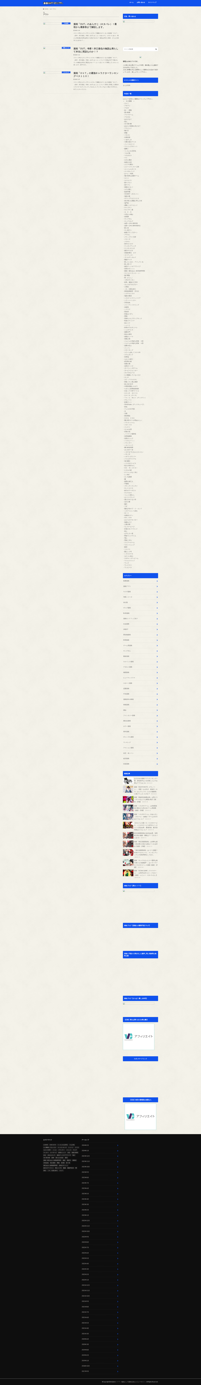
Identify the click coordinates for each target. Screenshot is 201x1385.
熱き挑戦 (52, 1163)
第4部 (62, 1163)
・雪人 (125, 538)
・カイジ (126, 178)
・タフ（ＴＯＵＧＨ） (130, 379)
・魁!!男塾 (126, 275)
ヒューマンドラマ (129, 678)
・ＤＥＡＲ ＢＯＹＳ (130, 393)
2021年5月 (85, 1323)
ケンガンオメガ (62, 1147)
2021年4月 (85, 1328)
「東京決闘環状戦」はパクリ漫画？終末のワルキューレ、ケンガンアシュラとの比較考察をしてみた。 (146, 853)
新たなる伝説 (59, 1157)
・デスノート (127, 400)
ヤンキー (46, 1152)
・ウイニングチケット (130, 146)
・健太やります (128, 250)
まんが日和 (126, 85)
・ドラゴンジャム (129, 422)
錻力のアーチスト (49, 1168)
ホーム (131, 2)
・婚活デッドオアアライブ (131, 266)
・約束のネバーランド (130, 529)
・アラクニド (127, 128)
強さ (74, 1155)
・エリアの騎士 (128, 164)
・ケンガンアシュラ (129, 246)
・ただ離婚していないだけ (131, 375)
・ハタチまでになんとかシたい (133, 452)
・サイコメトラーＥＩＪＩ (131, 273)
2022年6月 (85, 1253)
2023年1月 (85, 1215)
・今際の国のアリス (129, 142)
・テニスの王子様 (129, 409)
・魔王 (125, 504)
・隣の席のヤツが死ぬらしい (132, 420)
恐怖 (53, 1157)
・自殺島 (126, 307)
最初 (66, 1157)
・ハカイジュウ (128, 445)
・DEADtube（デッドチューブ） (134, 404)
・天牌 (125, 413)
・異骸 (125, 133)
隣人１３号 (58, 1168)
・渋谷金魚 (126, 302)
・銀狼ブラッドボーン (130, 232)
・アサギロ (126, 117)
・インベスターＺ (129, 144)
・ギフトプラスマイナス (131, 198)
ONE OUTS (53, 1145)
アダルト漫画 (127, 667)
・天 (124, 411)
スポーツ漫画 (127, 683)
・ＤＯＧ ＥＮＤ (129, 418)
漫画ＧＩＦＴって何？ (130, 618)
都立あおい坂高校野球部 (50, 1165)
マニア (75, 1150)
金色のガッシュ (63, 1165)
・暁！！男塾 (127, 110)
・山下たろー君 (128, 533)
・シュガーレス (128, 330)
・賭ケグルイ (127, 182)
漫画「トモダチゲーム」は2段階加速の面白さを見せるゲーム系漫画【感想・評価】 (145, 808)
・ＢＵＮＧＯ (127, 493)
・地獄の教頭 (127, 296)
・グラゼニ (126, 234)
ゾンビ (55, 1150)
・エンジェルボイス (129, 169)
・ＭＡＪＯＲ (127, 517)
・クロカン (126, 241)
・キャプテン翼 (128, 210)
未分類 (125, 602)
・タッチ (126, 377)
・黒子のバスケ (128, 244)
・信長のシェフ (128, 438)
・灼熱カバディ (128, 314)
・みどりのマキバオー (130, 520)
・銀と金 (126, 228)
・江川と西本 (127, 160)
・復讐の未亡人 (128, 481)
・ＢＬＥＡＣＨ (128, 488)
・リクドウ (126, 549)
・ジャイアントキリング (131, 305)
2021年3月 (85, 1334)
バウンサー (61, 1150)
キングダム (127, 651)
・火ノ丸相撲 (127, 477)
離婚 (64, 1168)
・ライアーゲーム (129, 542)
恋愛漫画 (126, 688)
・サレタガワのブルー (130, 284)
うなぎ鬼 (71, 1145)
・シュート (126, 325)
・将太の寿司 (127, 334)
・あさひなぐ (127, 119)
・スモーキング (128, 350)
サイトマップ (152, 2)
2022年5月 (85, 1258)
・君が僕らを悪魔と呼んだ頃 (132, 201)
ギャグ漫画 (127, 608)
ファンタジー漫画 (129, 715)
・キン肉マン (127, 230)
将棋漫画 (126, 704)
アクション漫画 (128, 748)
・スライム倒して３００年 (131, 352)
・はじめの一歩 (128, 450)
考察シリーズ (127, 597)
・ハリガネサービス (129, 463)
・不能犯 (126, 483)
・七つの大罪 (127, 429)
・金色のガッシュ (129, 268)
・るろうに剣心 (128, 556)
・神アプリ (126, 185)
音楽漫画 (126, 764)
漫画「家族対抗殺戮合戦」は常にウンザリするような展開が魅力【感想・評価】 (146, 799)
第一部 (68, 1163)
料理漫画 (126, 640)
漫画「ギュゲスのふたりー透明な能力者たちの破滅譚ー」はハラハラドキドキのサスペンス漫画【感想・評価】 (146, 863)
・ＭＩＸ (126, 513)
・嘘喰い (126, 148)
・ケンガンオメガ (129, 248)
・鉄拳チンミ (127, 402)
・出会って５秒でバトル (131, 391)
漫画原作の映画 (128, 699)
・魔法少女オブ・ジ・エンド (132, 508)
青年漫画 (126, 731)
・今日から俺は (128, 214)
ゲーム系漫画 (127, 645)
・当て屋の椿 (127, 124)
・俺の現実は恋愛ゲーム (131, 176)
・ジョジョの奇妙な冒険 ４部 (133, 343)
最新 (64, 1160)
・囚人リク (126, 323)
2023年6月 (85, 1188)
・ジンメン (126, 348)
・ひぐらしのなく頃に (130, 472)
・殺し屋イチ (127, 264)
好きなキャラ (51, 1155)
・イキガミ (126, 135)
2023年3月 (85, 1204)
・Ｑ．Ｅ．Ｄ (127, 212)
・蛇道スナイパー (129, 320)
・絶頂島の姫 (127, 361)
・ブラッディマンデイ (130, 486)
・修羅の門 (126, 332)
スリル (77, 1147)
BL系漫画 (126, 613)
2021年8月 (85, 1307)
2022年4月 (85, 1263)
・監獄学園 (126, 192)
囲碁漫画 (126, 656)
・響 (124, 479)
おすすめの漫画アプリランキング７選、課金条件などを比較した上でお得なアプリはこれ (146, 781)
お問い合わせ (141, 2)
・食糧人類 (126, 339)
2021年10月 (86, 1296)
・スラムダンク (128, 354)
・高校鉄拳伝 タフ (129, 253)
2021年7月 (85, 1312)
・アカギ (126, 108)
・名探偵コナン (128, 515)
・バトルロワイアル (129, 459)
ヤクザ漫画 (127, 591)
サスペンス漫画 (128, 661)
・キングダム (127, 219)
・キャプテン (127, 207)
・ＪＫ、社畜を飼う (129, 289)
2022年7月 (85, 1247)
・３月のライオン (129, 280)
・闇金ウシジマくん (129, 536)
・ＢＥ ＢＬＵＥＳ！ (130, 468)
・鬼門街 (126, 203)
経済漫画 (126, 758)
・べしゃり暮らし (129, 495)
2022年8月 (85, 1242)
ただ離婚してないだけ (50, 1147)
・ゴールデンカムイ (129, 257)
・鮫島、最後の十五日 (130, 282)
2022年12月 (86, 1220)
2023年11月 (86, 1161)
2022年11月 (86, 1226)
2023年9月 (85, 1172)
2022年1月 (85, 1280)
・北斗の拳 (126, 502)
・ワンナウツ (127, 565)
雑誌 (124, 710)
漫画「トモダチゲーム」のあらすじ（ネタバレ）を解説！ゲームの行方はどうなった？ (146, 816)
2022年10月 (86, 1231)
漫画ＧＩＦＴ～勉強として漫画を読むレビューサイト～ (129, 1382)
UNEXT (125, 629)
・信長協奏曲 (127, 436)
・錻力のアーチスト (129, 490)
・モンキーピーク (129, 527)
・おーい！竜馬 (128, 173)
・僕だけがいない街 (129, 499)
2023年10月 (86, 1167)
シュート (70, 1147)
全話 (69, 1152)
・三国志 (126, 287)
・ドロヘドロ (127, 425)
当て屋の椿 (47, 1157)
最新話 (74, 1160)
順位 (45, 1170)
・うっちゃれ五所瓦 (129, 151)
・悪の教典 (126, 112)
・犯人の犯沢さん (129, 465)
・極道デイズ (127, 259)
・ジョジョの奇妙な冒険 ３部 (133, 341)
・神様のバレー (128, 187)
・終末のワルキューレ (130, 327)
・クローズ (126, 239)
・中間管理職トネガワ (130, 386)
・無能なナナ (127, 522)
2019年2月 (85, 1355)
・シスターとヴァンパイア (131, 298)
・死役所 (126, 311)
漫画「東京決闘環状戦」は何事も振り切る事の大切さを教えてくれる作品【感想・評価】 (146, 844)
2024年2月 (85, 1145)
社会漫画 (126, 624)
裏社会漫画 (127, 721)
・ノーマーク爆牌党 (129, 434)
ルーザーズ (53, 1152)
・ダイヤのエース (129, 373)
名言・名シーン (128, 753)
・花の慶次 (126, 461)
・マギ (125, 506)
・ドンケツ (126, 427)
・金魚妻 (126, 216)
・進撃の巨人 (127, 345)
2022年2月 (85, 1274)
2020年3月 (85, 1344)
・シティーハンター (129, 300)
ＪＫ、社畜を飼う (53, 1170)
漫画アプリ (127, 586)
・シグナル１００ (129, 293)
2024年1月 (85, 1150)
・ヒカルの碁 (127, 470)
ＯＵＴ (61, 1170)
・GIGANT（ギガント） (131, 194)
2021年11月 (86, 1290)
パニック (68, 1150)
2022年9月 (85, 1237)
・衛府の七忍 (127, 162)
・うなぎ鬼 (126, 153)
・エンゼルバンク (129, 171)
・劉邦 (125, 547)
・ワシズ (126, 563)
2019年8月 (85, 1350)
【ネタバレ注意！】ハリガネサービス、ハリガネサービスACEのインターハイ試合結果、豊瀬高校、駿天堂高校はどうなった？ (146, 826)
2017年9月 (85, 1371)
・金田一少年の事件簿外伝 (131, 225)
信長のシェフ (62, 1152)
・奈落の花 (126, 431)
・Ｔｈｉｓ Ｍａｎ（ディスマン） (134, 397)
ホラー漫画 (127, 726)
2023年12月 (86, 1156)
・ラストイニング (129, 545)
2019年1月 (85, 1360)
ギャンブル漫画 (128, 737)
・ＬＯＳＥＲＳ (128, 554)
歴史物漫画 (127, 635)
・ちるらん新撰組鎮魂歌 (131, 388)
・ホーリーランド (129, 497)
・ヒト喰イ (126, 474)
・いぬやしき (127, 139)
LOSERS (46, 1145)
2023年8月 (85, 1177)
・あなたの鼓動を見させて (131, 126)
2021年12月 (86, 1285)
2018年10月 (86, 1366)
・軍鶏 (125, 316)
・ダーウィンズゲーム (130, 368)
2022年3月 (85, 1269)
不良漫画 (126, 694)
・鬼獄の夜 (126, 196)
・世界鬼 (126, 357)
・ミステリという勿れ (130, 511)
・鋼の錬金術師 (128, 447)
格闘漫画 (126, 672)
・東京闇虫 (126, 416)
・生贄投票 (126, 137)
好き (45, 1155)
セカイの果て (47, 1150)
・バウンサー (127, 443)
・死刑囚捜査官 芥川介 (131, 291)
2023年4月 (85, 1199)
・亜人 (125, 121)
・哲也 (125, 407)
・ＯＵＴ (126, 103)
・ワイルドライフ (129, 560)
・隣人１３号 (127, 551)
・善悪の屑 (126, 364)
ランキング (127, 742)
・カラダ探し (127, 189)
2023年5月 (85, 1193)
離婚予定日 (71, 1168)
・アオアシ (126, 105)
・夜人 (125, 531)
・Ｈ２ (125, 157)
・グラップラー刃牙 (129, 237)
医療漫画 (126, 581)
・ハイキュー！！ (129, 441)
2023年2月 (85, 1210)
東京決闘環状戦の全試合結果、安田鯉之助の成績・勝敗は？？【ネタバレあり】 (146, 835)
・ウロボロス (127, 155)
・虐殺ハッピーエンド (130, 205)
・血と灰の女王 (128, 384)
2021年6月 (85, 1317)
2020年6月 (85, 1339)
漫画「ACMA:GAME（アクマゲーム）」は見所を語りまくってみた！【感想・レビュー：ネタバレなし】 (146, 874)
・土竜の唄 (126, 524)
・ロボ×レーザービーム (130, 558)
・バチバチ (126, 454)
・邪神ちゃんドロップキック (132, 318)
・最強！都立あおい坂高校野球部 (134, 271)
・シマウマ (126, 309)
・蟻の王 (126, 130)
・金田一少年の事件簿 (130, 223)
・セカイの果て (128, 359)
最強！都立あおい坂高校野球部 (52, 1160)
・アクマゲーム (128, 115)
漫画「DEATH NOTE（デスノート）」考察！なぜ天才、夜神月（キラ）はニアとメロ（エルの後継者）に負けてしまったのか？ (146, 790)
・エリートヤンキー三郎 (131, 167)
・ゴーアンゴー (128, 255)
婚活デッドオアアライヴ (64, 1155)
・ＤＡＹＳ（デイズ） (130, 395)
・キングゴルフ (128, 221)
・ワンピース (127, 567)
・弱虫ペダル (127, 540)
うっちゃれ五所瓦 (63, 1145)
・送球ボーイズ (128, 366)
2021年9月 (85, 1301)
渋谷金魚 (46, 1163)
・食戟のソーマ (128, 336)
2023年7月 (85, 1183)
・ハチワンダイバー (129, 456)
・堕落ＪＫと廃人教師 (130, 382)
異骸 (58, 1163)
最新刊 (69, 1160)
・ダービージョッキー (130, 370)
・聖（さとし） (128, 278)
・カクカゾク (127, 180)
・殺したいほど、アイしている (133, 262)
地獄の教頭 (75, 1152)
